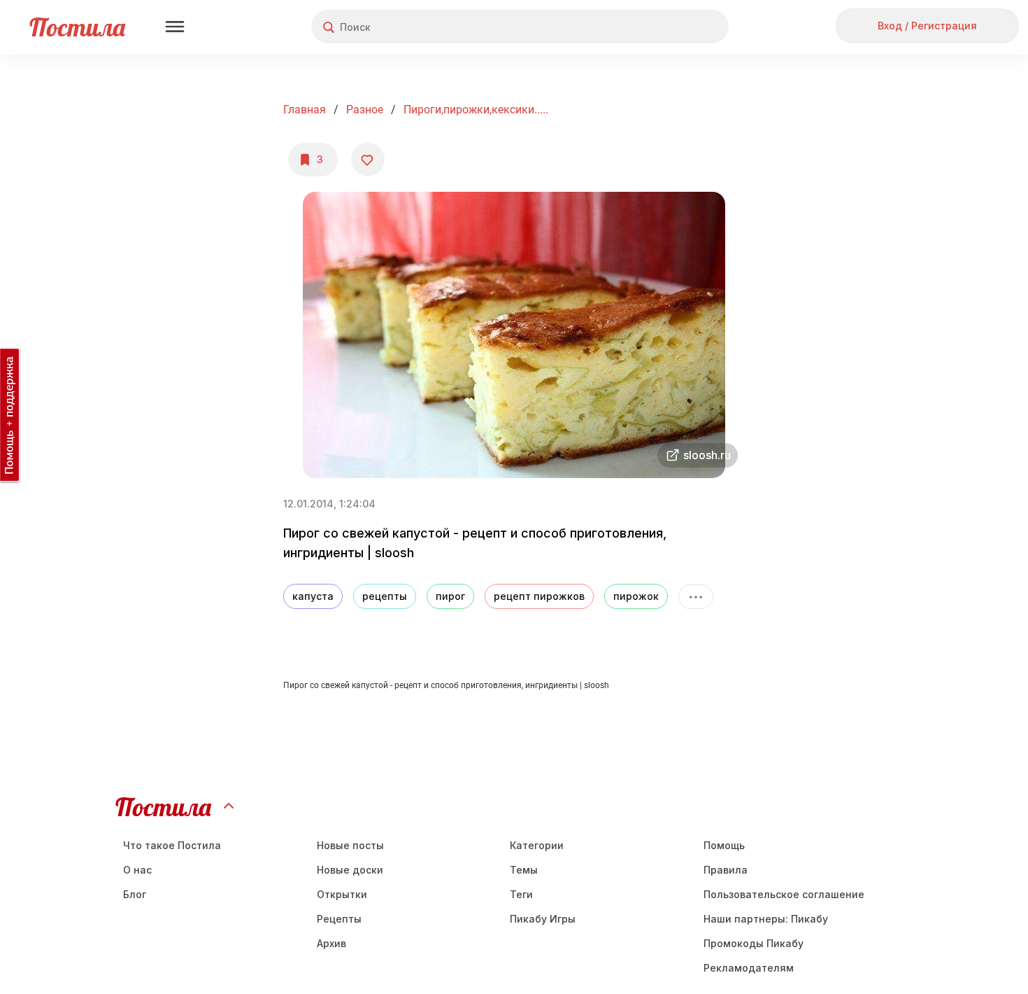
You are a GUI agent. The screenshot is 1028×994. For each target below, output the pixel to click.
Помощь (724, 845)
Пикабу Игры (543, 919)
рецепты (384, 596)
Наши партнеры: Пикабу (766, 919)
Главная (304, 109)
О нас (137, 870)
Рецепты (339, 919)
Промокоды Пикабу (754, 943)
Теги (521, 894)
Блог (134, 894)
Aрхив (331, 943)
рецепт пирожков (539, 596)
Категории (537, 845)
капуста (313, 596)
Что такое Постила (172, 845)
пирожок (636, 596)
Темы (524, 870)
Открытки (342, 894)
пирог (450, 596)
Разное (364, 109)
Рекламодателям (749, 968)
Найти (665, 27)
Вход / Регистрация (927, 25)
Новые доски (350, 870)
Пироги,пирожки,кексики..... (476, 109)
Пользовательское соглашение (784, 894)
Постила (77, 27)
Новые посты (350, 845)
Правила (726, 870)
